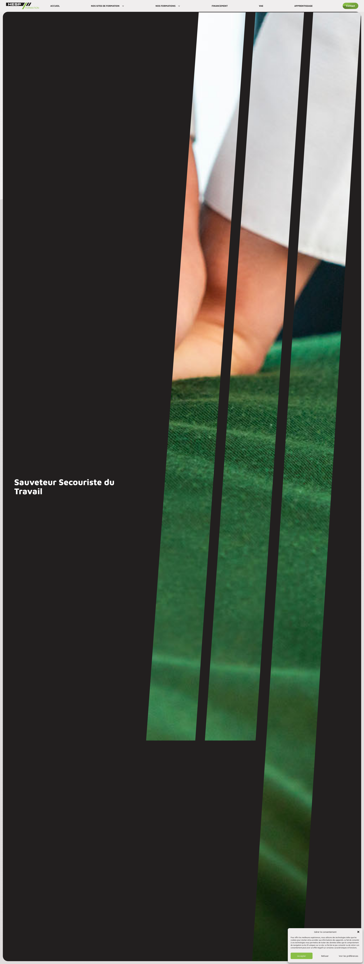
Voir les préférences (348, 955)
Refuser (325, 955)
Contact (350, 5)
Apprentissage (303, 6)
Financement (220, 6)
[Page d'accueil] (22, 6)
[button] (358, 931)
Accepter (301, 955)
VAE (261, 6)
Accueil (55, 6)
